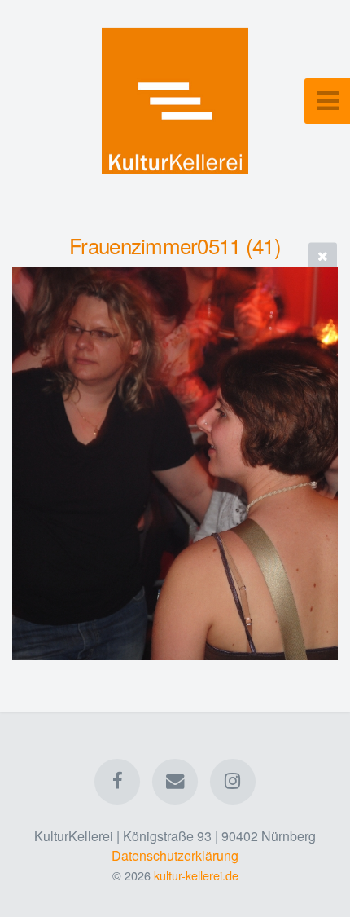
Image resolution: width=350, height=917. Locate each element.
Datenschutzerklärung (175, 855)
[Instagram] (233, 782)
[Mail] (175, 782)
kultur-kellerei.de (196, 875)
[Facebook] (117, 782)
